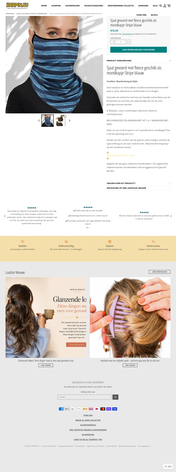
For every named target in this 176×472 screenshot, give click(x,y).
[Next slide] (69, 120)
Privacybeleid (80, 446)
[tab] (87, 227)
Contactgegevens (144, 446)
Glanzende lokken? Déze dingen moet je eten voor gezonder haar (46, 360)
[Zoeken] (160, 5)
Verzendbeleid (111, 446)
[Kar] (168, 5)
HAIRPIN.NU (35, 446)
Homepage (10, 14)
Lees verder (46, 365)
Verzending (127, 34)
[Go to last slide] (39, 120)
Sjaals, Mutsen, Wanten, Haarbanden (31, 14)
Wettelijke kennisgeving (127, 446)
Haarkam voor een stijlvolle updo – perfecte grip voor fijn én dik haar (130, 360)
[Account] (164, 5)
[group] (47, 120)
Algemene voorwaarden (95, 446)
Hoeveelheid (115, 38)
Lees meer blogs (159, 272)
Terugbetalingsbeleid (65, 446)
